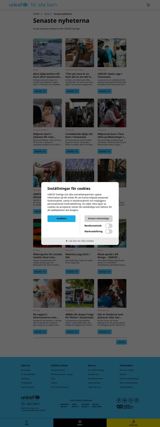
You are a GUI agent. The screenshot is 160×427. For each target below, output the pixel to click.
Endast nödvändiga (98, 218)
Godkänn (61, 218)
